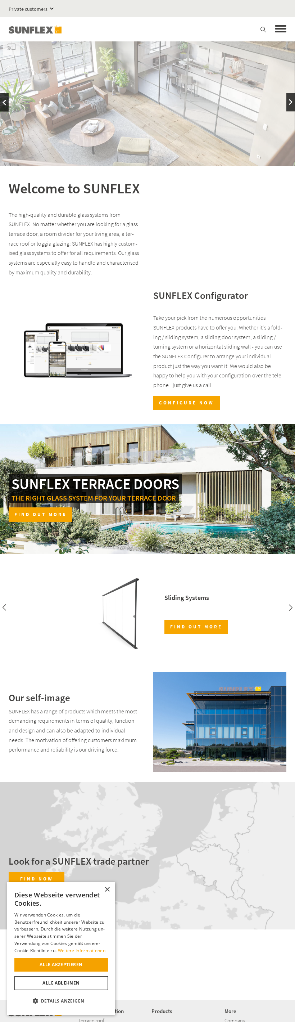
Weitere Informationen (81, 950)
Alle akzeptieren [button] (61, 965)
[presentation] (4, 102)
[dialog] (61, 948)
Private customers (28, 9)
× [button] (107, 889)
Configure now (186, 403)
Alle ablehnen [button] (61, 983)
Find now (36, 879)
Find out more (40, 514)
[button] (61, 1001)
